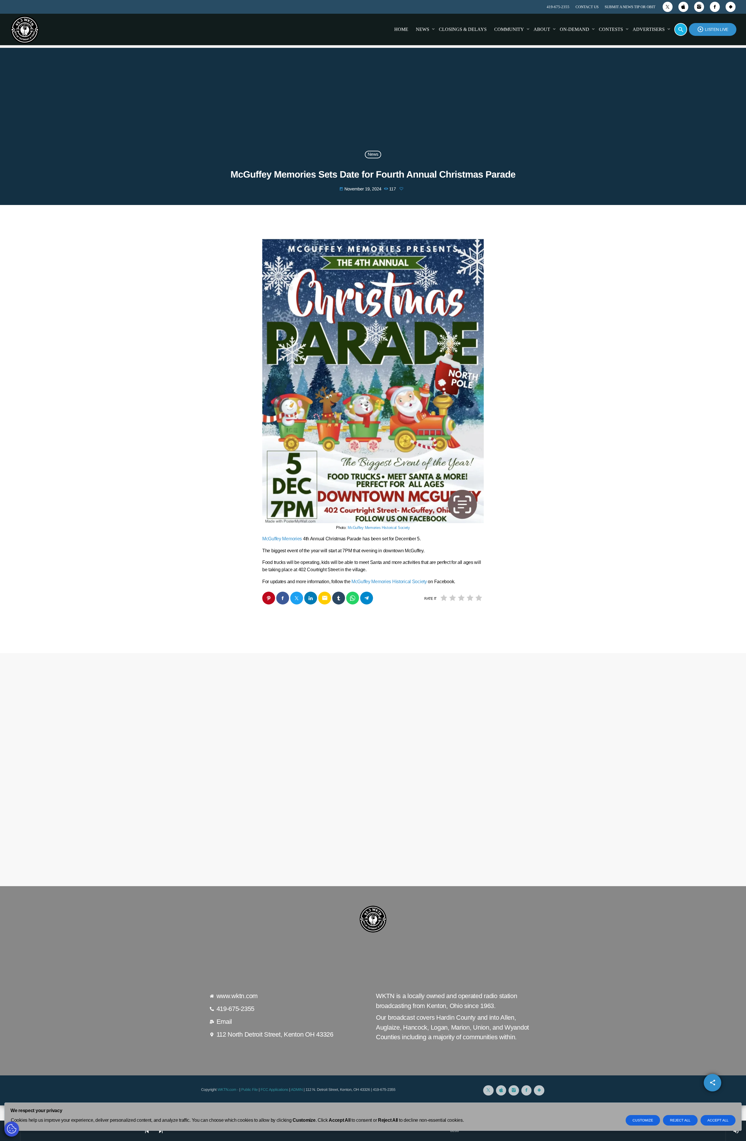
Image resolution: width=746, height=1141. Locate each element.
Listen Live (712, 29)
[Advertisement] (373, 103)
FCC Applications (274, 1089)
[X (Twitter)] (668, 7)
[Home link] (24, 29)
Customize (643, 1120)
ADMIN (296, 1089)
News (373, 154)
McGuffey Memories (282, 538)
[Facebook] (715, 7)
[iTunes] (683, 7)
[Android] (731, 7)
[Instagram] (699, 7)
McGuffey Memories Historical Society (379, 527)
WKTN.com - (228, 1089)
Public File (249, 1089)
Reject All (680, 1120)
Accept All (718, 1120)
